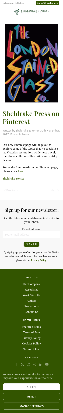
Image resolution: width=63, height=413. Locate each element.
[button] (57, 11)
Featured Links (31, 326)
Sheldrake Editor (26, 130)
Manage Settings (32, 406)
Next (54, 190)
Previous (12, 190)
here (20, 171)
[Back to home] (31, 11)
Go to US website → (47, 3)
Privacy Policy (32, 338)
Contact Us (31, 311)
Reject (31, 396)
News (25, 134)
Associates (31, 289)
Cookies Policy (31, 343)
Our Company (31, 284)
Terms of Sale (31, 332)
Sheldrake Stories (13, 178)
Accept (31, 387)
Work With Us (31, 295)
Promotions (31, 306)
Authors (32, 300)
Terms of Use (31, 349)
